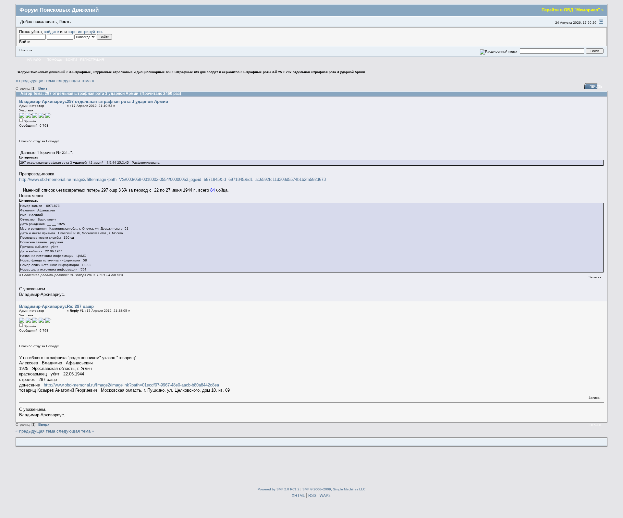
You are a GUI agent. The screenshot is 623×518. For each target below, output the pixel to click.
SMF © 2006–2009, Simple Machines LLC (333, 489)
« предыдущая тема (35, 80)
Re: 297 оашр (80, 306)
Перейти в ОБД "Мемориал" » (573, 9)
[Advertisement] (311, 465)
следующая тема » (75, 80)
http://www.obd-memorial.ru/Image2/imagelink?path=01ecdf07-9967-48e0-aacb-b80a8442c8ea (131, 385)
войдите (51, 32)
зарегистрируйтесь (85, 32)
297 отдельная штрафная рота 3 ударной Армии (117, 101)
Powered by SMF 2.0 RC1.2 (278, 489)
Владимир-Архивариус (43, 101)
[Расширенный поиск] (498, 51)
